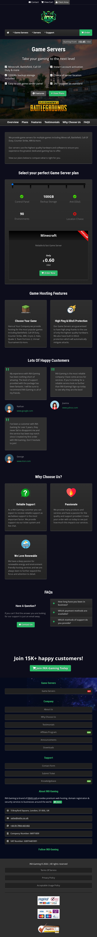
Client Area (63, 2)
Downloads (48, 747)
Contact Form (48, 765)
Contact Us (27, 624)
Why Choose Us (72, 122)
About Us (48, 709)
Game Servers (21, 32)
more (58, 802)
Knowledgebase (48, 781)
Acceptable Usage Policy (48, 885)
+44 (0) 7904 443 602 (20, 825)
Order (87, 32)
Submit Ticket (48, 773)
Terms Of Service (48, 870)
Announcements (48, 739)
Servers (37, 32)
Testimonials (52, 122)
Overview (13, 122)
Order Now (49, 273)
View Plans (58, 93)
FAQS (87, 122)
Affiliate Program (48, 732)
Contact (35, 2)
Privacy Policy (48, 877)
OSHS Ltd (32, 798)
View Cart (48, 2)
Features (39, 93)
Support (50, 32)
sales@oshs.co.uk (19, 818)
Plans (25, 122)
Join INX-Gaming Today (52, 668)
